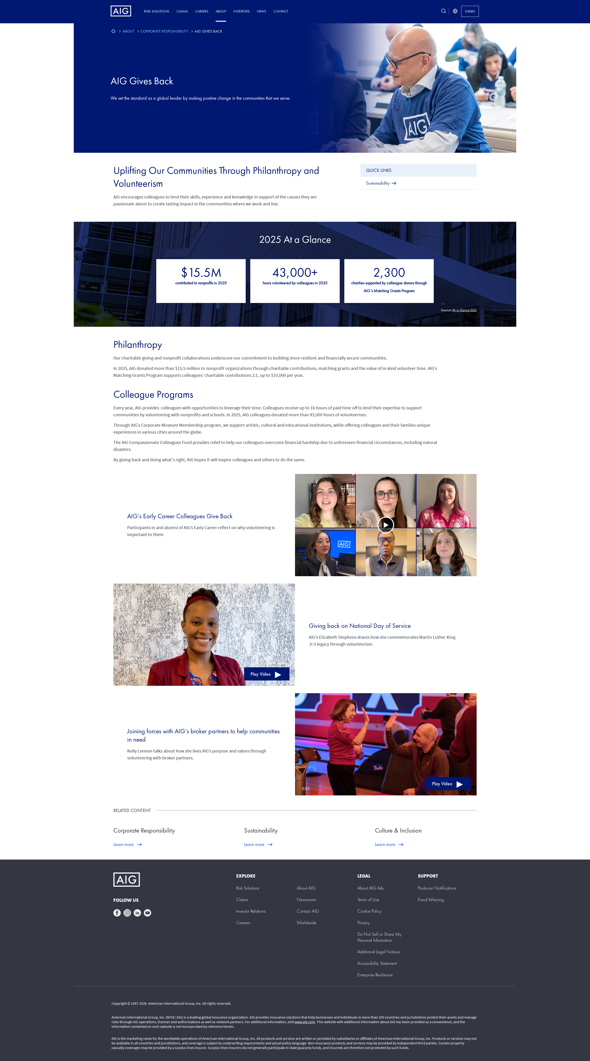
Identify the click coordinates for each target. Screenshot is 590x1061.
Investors (241, 11)
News (261, 11)
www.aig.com (305, 1021)
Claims (182, 11)
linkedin (137, 913)
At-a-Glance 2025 (464, 310)
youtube (147, 913)
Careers (201, 11)
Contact (281, 11)
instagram (127, 913)
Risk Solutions (156, 11)
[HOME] (113, 32)
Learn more (123, 844)
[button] (386, 525)
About (221, 11)
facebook (117, 913)
